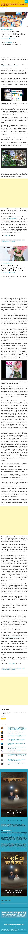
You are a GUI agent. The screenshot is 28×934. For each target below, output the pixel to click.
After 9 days (7, 235)
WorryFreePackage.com (18, 924)
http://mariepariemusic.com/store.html (9, 65)
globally (13, 1)
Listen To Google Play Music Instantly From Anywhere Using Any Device (16, 732)
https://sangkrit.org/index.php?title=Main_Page (8, 919)
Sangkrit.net (19, 840)
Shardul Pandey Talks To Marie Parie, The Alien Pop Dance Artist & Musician (13, 267)
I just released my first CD (13, 636)
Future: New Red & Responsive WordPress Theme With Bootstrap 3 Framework (16, 740)
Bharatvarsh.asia (8, 924)
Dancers (3, 240)
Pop (23, 240)
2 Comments (12, 272)
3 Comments (12, 38)
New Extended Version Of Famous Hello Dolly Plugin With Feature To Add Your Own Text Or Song (17, 755)
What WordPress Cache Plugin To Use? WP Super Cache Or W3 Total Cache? (16, 760)
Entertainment (4, 29)
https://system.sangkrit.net (6, 825)
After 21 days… (12, 663)
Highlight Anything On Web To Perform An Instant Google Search (16, 751)
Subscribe (3, 718)
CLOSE (26, 1)
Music (8, 29)
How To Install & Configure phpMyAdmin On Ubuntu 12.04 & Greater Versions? (17, 736)
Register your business (6, 1)
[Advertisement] (14, 193)
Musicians (19, 240)
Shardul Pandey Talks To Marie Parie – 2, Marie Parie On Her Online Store (13, 34)
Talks (11, 29)
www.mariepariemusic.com (7, 219)
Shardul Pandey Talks (6, 241)
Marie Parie (9, 240)
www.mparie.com (13, 218)
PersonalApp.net (14, 926)
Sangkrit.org (24, 847)
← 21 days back (8, 42)
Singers (13, 241)
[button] (11, 163)
